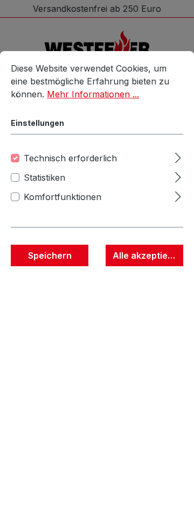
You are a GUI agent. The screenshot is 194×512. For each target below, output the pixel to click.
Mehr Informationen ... (93, 94)
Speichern (50, 255)
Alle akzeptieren (147, 255)
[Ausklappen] (178, 156)
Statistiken (44, 177)
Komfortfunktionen (62, 196)
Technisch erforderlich (70, 158)
